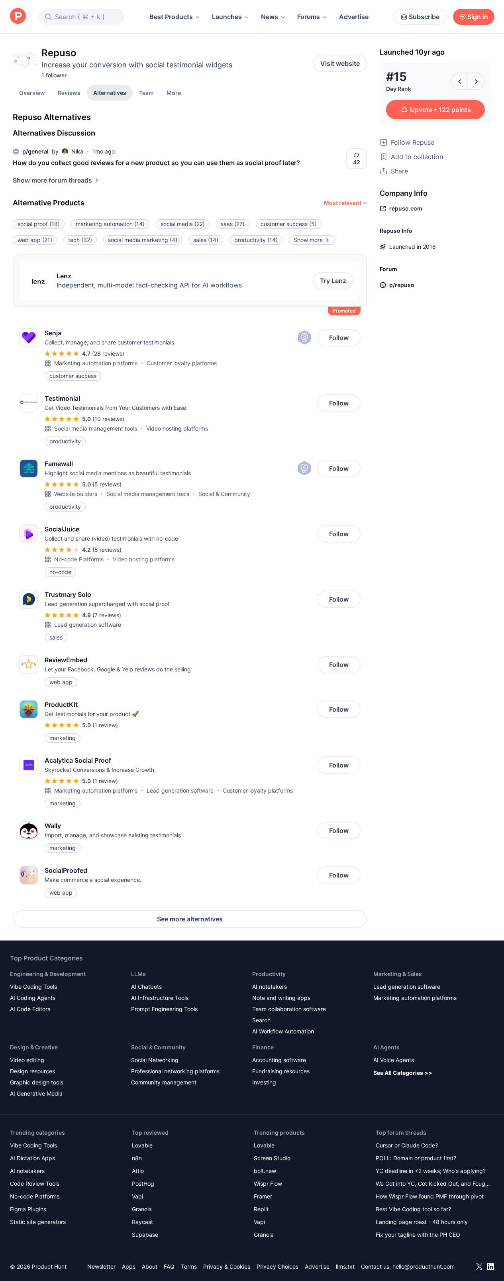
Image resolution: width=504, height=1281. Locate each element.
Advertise (354, 17)
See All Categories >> (402, 1072)
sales (205, 239)
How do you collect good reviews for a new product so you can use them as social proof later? (156, 163)
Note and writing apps (281, 997)
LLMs (138, 973)
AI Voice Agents (393, 1060)
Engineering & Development (48, 973)
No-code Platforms (79, 559)
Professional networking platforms (175, 1071)
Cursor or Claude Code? (407, 1145)
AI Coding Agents (32, 997)
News (269, 17)
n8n (137, 1158)
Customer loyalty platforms (182, 363)
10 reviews (108, 418)
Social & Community (224, 493)
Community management (163, 1082)
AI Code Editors (30, 1009)
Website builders (75, 493)
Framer (263, 1196)
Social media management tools (95, 428)
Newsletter (101, 1266)
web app (35, 239)
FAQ (169, 1266)
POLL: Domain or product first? (416, 1158)
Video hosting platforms (177, 428)
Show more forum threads (52, 180)
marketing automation (110, 223)
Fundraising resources (281, 1071)
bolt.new (265, 1170)
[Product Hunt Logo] (18, 16)
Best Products (171, 17)
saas (233, 223)
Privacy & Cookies (226, 1266)
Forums (308, 17)
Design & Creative (34, 1047)
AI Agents (386, 1047)
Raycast (142, 1221)
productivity (256, 239)
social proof (39, 223)
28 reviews (108, 353)
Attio (138, 1170)
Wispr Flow (268, 1183)
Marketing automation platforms (95, 363)
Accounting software (279, 1060)
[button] (173, 92)
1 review (105, 725)
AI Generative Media (36, 1093)
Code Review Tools (34, 1183)
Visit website (340, 63)
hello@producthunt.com (423, 1266)
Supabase (145, 1234)
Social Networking (154, 1060)
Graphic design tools (36, 1082)
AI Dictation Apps (32, 1158)
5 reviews (107, 484)
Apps (128, 1266)
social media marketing (142, 239)
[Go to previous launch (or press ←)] (459, 81)
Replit (261, 1209)
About (149, 1266)
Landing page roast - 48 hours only (422, 1221)
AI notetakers (269, 986)
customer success (289, 223)
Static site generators (38, 1221)
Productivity (269, 973)
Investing (264, 1082)
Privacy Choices (277, 1266)
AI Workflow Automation (283, 1031)
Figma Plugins (28, 1209)
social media (183, 223)
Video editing (27, 1060)
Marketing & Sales (397, 973)
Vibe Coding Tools (33, 986)
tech (80, 239)
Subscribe (424, 17)
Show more (308, 239)
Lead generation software (87, 624)
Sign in (477, 17)
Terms (189, 1266)
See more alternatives (190, 919)
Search (261, 1020)
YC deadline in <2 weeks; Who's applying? (431, 1170)
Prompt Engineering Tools (164, 1009)
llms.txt (345, 1266)
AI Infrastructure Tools (159, 997)
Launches (227, 17)
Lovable (142, 1145)
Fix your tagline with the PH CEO (418, 1234)
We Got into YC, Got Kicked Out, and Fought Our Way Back (433, 1184)
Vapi (137, 1196)
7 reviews (106, 615)
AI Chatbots (146, 986)
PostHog (143, 1183)
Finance (263, 1047)
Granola (142, 1209)
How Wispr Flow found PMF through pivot (430, 1196)
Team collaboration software (289, 1009)
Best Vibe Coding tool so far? (413, 1209)
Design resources (32, 1071)
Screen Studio (272, 1158)
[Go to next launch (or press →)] (476, 81)
